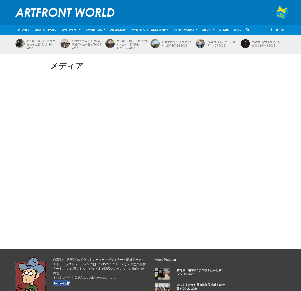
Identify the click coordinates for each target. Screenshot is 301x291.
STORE (224, 30)
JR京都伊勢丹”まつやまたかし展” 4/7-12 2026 (177, 43)
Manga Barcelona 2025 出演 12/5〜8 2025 (266, 43)
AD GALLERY (118, 30)
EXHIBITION (94, 30)
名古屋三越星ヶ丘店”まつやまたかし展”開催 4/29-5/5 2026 (132, 44)
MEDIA (206, 30)
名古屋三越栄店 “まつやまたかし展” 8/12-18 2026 (41, 44)
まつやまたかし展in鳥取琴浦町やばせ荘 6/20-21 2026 (86, 44)
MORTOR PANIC (45, 30)
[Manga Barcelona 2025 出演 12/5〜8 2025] (246, 43)
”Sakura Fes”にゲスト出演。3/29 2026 (221, 43)
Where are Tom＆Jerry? (150, 30)
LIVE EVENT (70, 30)
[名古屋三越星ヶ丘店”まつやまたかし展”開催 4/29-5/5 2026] (111, 43)
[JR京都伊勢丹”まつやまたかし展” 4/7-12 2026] (156, 43)
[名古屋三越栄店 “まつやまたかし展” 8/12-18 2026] (21, 43)
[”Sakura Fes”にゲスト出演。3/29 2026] (201, 43)
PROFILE (23, 30)
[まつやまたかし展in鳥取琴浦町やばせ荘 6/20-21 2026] (66, 43)
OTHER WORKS (183, 30)
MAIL (237, 30)
